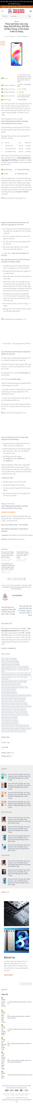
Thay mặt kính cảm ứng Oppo (9, 720)
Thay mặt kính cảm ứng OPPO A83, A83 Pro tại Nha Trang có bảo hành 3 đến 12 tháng (25, 610)
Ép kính (12, 1094)
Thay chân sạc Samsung (8, 703)
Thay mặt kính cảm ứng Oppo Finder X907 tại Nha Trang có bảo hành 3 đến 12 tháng (8, 566)
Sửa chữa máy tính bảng (8, 687)
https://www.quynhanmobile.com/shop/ (20, 1075)
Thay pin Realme (15, 728)
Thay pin (27, 1094)
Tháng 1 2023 (5, 753)
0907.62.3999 (13, 525)
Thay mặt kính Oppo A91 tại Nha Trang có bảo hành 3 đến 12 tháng (23, 554)
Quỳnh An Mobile (22, 192)
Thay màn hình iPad (7, 709)
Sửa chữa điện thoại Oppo (18, 587)
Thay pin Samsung (25, 728)
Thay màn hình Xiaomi (22, 714)
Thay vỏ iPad (5, 731)
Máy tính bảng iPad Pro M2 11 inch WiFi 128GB (14, 681)
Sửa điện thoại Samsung (24, 695)
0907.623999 (22, 99)
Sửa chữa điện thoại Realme (9, 692)
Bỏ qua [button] (22, 4)
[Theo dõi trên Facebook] (20, 983)
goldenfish (25, 36)
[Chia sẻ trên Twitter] (14, 579)
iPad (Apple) (13, 659)
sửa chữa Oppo (23, 373)
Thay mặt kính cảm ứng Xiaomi (10, 723)
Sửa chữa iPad (5, 684)
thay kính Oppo (16, 379)
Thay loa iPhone (6, 706)
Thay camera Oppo (7, 698)
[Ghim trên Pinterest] (21, 579)
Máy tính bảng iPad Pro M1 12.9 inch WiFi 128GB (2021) (16, 674)
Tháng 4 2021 (5, 756)
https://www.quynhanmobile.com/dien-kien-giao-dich (19, 1017)
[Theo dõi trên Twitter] (27, 983)
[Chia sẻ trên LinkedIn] (24, 579)
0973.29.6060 (23, 525)
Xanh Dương (18, 731)
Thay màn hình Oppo (7, 712)
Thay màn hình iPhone (20, 709)
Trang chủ (5, 1094)
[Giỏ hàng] (31, 11)
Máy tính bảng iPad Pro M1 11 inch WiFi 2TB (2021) (15, 667)
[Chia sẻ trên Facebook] (11, 579)
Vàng (11, 731)
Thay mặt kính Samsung (22, 725)
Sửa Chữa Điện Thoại (21, 687)
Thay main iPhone (26, 706)
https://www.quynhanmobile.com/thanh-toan (19, 1044)
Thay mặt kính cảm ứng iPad (9, 717)
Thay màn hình (19, 1094)
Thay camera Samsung (19, 698)
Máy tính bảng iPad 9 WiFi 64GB (10, 661)
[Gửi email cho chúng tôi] (30, 983)
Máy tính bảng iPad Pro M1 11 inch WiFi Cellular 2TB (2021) (15, 670)
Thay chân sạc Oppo (19, 701)
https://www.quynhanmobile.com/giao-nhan (19, 1030)
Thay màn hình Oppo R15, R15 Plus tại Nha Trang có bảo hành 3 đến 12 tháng (7, 554)
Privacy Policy (24, 1095)
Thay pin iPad (5, 728)
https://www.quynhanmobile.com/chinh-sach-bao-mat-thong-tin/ (19, 1061)
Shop (17, 1095)
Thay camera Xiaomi (7, 701)
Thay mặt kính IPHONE (8, 725)
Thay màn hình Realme (21, 712)
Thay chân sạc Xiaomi (21, 703)
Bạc (3, 659)
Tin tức (16, 21)
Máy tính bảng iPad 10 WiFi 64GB (10, 664)
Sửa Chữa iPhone (15, 684)
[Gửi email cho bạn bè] (18, 579)
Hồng (6, 659)
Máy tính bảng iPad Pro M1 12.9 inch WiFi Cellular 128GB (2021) (14, 678)
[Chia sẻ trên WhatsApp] (8, 579)
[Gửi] (29, 16)
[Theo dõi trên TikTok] (23, 983)
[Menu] (2, 11)
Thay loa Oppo (16, 706)
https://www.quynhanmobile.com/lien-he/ (19, 1002)
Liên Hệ (13, 1095)
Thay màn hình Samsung (8, 714)
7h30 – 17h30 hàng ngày (23, 85)
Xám (24, 731)
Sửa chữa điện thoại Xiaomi (9, 695)
